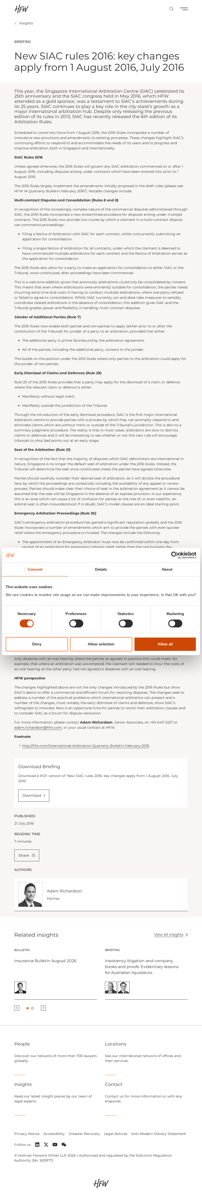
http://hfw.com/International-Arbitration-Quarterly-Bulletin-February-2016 (85, 745)
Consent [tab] (35, 569)
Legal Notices (115, 1134)
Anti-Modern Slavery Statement (158, 1134)
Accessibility (54, 1134)
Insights (26, 23)
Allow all (165, 644)
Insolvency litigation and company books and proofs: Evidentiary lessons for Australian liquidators (142, 966)
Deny (36, 644)
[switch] (76, 623)
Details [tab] (101, 569)
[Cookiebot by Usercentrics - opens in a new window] (174, 555)
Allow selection (101, 644)
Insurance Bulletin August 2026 (45, 960)
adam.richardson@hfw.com (38, 727)
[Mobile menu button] (184, 8)
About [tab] (167, 569)
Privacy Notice (26, 1134)
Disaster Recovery (84, 1134)
